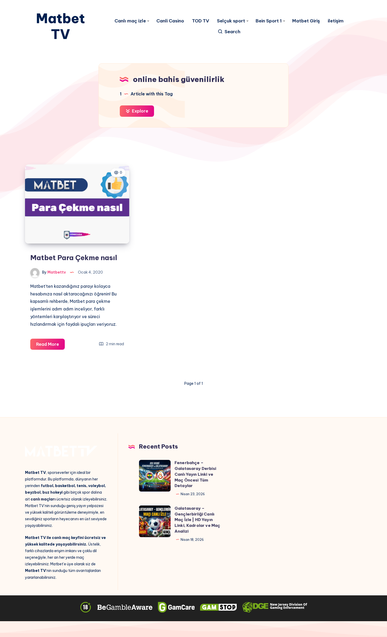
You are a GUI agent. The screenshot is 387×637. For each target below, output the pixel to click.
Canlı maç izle (130, 21)
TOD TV (200, 21)
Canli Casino (170, 21)
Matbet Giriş (306, 21)
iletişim (336, 21)
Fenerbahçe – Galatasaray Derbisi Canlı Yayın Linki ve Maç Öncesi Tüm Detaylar (195, 474)
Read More (50, 345)
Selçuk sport (231, 21)
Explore (139, 111)
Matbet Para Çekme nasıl (73, 257)
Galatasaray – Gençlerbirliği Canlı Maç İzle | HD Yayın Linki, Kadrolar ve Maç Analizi (197, 520)
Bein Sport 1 (269, 21)
